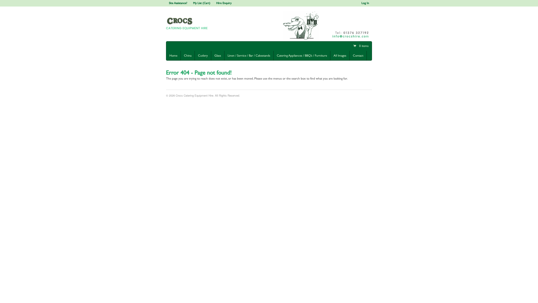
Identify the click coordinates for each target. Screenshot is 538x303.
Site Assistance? (178, 3)
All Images (340, 55)
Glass (217, 55)
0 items (363, 46)
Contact (358, 55)
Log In (365, 3)
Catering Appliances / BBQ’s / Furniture (302, 55)
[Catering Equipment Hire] (187, 30)
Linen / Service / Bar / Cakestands (249, 55)
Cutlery (203, 55)
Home (173, 55)
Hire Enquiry (224, 3)
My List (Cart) (201, 3)
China (187, 55)
